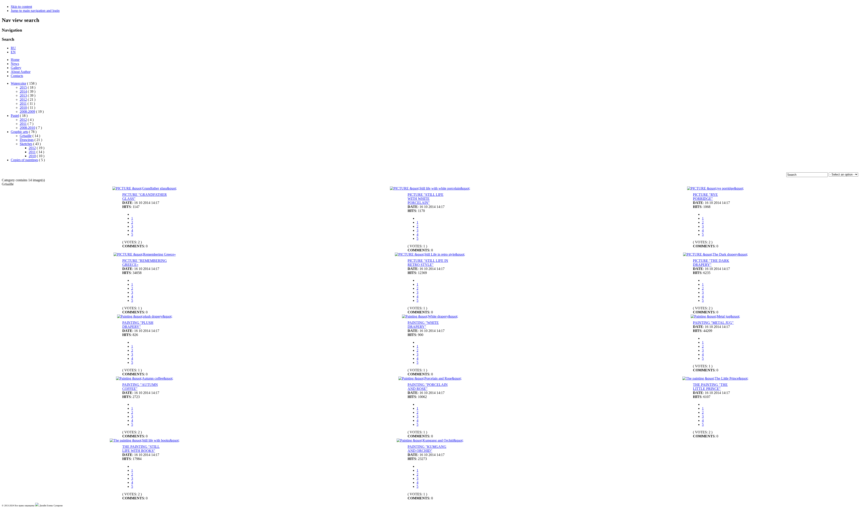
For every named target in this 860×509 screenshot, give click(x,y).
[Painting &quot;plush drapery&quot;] (144, 316)
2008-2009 (27, 111)
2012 (23, 99)
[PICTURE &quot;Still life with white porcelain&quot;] (430, 188)
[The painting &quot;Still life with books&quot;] (144, 440)
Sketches (26, 144)
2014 (23, 91)
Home (15, 60)
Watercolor (18, 83)
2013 (23, 95)
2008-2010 (27, 128)
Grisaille (26, 136)
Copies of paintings (24, 160)
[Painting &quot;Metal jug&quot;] (715, 316)
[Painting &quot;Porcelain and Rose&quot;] (430, 378)
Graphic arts (19, 132)
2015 (23, 87)
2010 (23, 107)
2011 (23, 103)
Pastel (15, 116)
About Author (20, 72)
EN (13, 52)
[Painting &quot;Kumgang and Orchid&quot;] (430, 440)
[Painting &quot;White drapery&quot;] (430, 316)
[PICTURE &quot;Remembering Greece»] (145, 254)
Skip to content (21, 7)
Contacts (17, 76)
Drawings (27, 140)
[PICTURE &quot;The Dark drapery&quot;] (715, 254)
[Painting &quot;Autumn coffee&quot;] (144, 378)
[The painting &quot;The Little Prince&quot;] (715, 378)
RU (13, 48)
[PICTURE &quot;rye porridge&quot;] (715, 188)
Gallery (16, 68)
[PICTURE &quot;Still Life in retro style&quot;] (430, 254)
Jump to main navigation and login (35, 11)
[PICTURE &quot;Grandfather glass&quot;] (144, 188)
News (15, 64)
